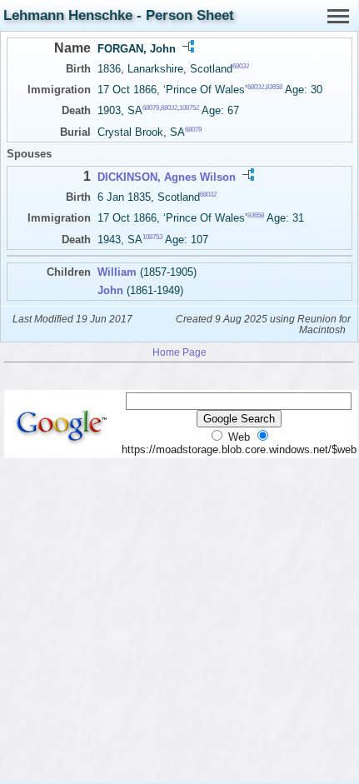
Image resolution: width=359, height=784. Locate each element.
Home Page (179, 352)
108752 (189, 108)
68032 (240, 66)
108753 (152, 236)
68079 (150, 108)
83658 (274, 87)
